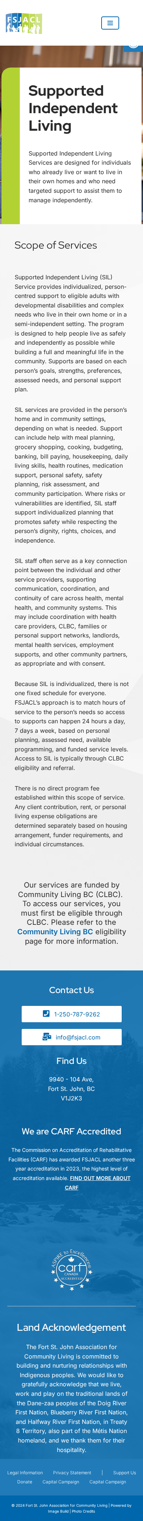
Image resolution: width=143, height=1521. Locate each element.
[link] (26, 23)
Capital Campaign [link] (61, 1481)
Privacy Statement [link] (72, 1472)
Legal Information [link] (25, 1472)
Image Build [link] (59, 1511)
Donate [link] (24, 1481)
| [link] (102, 1472)
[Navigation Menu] (110, 23)
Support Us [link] (124, 1472)
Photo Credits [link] (83, 1511)
